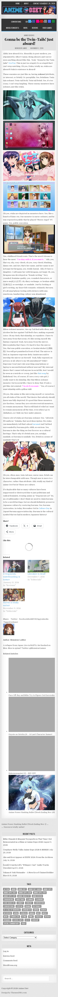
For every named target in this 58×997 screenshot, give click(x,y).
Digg (38, 619)
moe (38, 913)
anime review (37, 896)
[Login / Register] (53, 21)
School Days (18, 920)
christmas (20, 899)
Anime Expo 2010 (40, 892)
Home (18, 3)
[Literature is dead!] (38, 566)
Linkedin (44, 619)
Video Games (47, 27)
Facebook (23, 619)
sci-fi (27, 920)
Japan (16, 913)
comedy (20, 903)
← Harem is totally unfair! (12, 827)
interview (7, 913)
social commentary (11, 923)
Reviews (35, 27)
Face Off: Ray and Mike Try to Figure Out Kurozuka (31, 695)
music (44, 913)
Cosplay (19, 906)
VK (35, 619)
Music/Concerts (12, 27)
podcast (38, 916)
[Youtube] (41, 21)
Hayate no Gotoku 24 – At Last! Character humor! (30, 734)
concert (29, 903)
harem (36, 909)
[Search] (45, 21)
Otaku (24, 916)
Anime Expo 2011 (9, 896)
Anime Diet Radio (35, 889)
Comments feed (10, 960)
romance (7, 920)
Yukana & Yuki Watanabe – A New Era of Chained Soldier (28, 872)
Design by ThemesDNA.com (14, 993)
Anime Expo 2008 (25, 892)
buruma (36, 424)
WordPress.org (10, 965)
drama (27, 906)
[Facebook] (33, 21)
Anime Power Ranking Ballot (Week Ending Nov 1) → (25, 824)
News (25, 27)
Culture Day (44, 508)
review (47, 916)
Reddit (31, 619)
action (6, 889)
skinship (35, 920)
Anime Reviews (29, 35)
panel (31, 916)
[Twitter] (29, 21)
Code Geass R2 (9, 903)
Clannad (30, 899)
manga (31, 913)
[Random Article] (49, 21)
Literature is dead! (36, 574)
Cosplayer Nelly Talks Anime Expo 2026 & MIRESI (26, 850)
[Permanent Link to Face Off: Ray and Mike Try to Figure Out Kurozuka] (32, 692)
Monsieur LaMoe (21, 48)
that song (42, 373)
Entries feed (8, 956)
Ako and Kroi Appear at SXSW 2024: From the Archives (28, 857)
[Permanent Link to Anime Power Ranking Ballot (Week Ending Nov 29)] (32, 809)
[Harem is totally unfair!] (14, 595)
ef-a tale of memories (12, 909)
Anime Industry (24, 896)
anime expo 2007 (10, 892)
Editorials (37, 906)
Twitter (14, 619)
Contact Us (37, 3)
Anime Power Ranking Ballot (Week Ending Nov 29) (32, 812)
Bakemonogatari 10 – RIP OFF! (22, 773)
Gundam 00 (27, 909)
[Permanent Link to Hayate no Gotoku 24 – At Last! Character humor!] (32, 731)
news (6, 916)
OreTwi (12, 63)
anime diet (22, 889)
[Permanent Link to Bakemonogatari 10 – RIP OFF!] (32, 770)
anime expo (48, 889)
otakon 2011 (14, 916)
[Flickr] (37, 21)
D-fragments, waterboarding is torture (11, 577)
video (24, 923)
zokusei (14, 622)
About (26, 3)
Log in (6, 951)
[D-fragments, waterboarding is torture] (14, 566)
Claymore (39, 899)
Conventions (16, 21)
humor (43, 909)
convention (39, 903)
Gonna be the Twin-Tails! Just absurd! (29, 41)
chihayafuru (8, 899)
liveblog (23, 913)
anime (14, 889)
